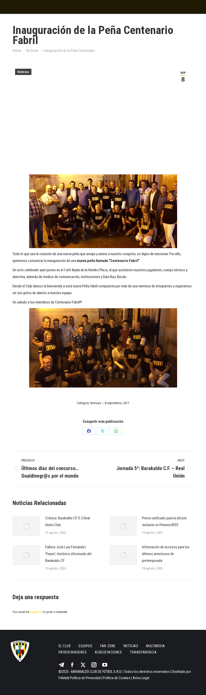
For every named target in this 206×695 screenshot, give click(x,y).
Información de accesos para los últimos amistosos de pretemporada (165, 554)
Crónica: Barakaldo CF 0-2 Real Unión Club (67, 521)
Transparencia (143, 652)
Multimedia (155, 646)
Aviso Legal (141, 678)
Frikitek (63, 678)
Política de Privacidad (85, 678)
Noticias (23, 72)
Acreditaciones (108, 652)
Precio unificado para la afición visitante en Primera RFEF (164, 521)
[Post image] (26, 526)
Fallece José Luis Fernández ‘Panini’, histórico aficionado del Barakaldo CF (68, 554)
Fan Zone (107, 646)
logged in (36, 612)
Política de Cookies (116, 678)
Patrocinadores (73, 652)
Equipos (85, 646)
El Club (65, 646)
